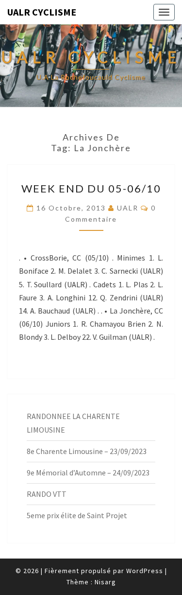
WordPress (144, 570)
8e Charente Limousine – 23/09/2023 (87, 451)
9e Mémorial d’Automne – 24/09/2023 (88, 472)
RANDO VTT (46, 494)
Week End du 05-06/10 (91, 188)
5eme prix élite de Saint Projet (77, 515)
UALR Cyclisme (41, 12)
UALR (127, 208)
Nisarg (105, 582)
